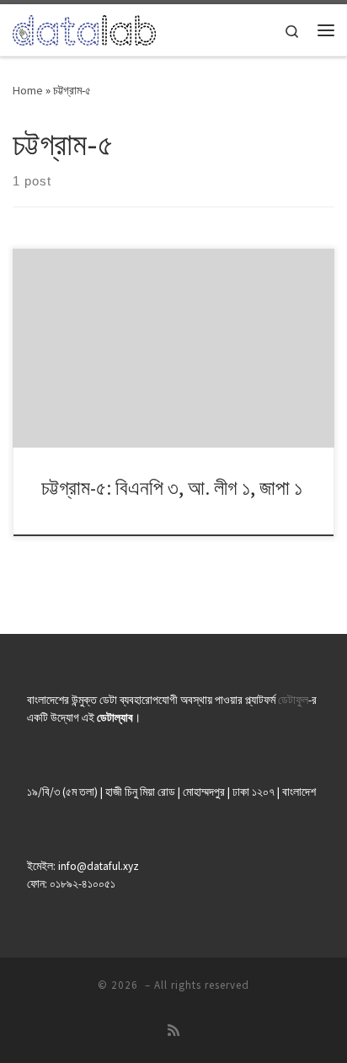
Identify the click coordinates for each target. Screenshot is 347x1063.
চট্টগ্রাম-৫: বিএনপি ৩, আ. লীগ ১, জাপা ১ (171, 487)
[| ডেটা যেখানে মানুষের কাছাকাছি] (84, 28)
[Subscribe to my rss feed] (173, 1030)
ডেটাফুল (293, 700)
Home (28, 90)
